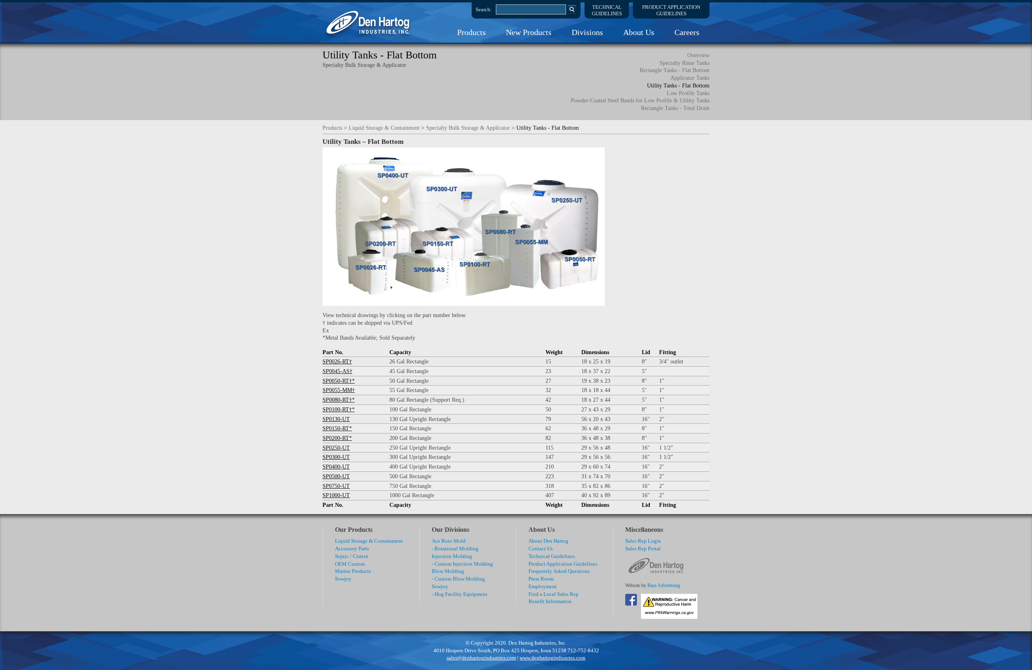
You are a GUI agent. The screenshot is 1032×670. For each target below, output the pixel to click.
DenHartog (368, 22)
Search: (484, 9)
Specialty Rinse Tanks (685, 63)
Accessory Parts (352, 549)
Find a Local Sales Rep (553, 594)
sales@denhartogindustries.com (481, 658)
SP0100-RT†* (338, 409)
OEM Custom (350, 564)
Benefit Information (550, 601)
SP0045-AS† (337, 371)
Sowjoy (343, 579)
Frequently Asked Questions (559, 571)
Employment (542, 586)
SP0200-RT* (337, 438)
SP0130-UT (336, 419)
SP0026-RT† (337, 361)
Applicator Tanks (690, 78)
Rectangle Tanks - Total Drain (675, 108)
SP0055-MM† (338, 390)
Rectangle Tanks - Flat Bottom (675, 70)
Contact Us (540, 549)
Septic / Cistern (351, 556)
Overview (698, 55)
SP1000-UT (336, 495)
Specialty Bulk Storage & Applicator (468, 127)
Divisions (587, 32)
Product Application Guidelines (562, 564)
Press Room (541, 579)
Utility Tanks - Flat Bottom (678, 85)
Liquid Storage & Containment (384, 127)
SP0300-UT (336, 457)
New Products (528, 32)
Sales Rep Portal (643, 549)
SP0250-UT (336, 447)
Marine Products (353, 571)
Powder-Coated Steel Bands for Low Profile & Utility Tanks (640, 100)
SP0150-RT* (337, 428)
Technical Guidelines (551, 556)
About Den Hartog (548, 541)
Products (471, 32)
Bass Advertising (663, 585)
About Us (638, 32)
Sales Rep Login (643, 541)
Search (572, 9)
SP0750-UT (336, 486)
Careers (686, 32)
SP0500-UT (336, 476)
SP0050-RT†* (338, 381)
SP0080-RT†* (338, 399)
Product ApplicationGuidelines (671, 10)
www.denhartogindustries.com (552, 658)
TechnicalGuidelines (607, 10)
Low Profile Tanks (688, 93)
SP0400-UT (336, 466)
